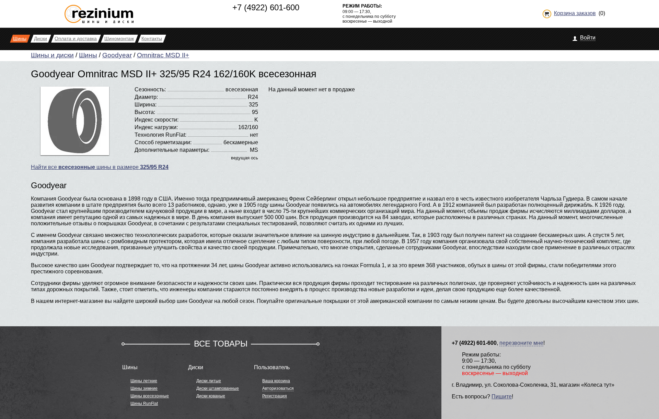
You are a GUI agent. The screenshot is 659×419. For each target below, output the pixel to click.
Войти (588, 38)
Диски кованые (210, 396)
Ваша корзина (276, 380)
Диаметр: (146, 97)
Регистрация (274, 396)
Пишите (502, 396)
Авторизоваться (278, 388)
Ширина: (146, 104)
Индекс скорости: (156, 120)
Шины (88, 55)
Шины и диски (52, 55)
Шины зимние (144, 388)
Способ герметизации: (163, 142)
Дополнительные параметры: (172, 150)
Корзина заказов (575, 13)
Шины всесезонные (149, 396)
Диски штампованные (217, 388)
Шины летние (143, 380)
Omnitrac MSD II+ (163, 55)
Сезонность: (150, 89)
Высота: (145, 112)
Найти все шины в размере (100, 167)
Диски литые (208, 380)
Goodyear (117, 55)
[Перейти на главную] (99, 11)
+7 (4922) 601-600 (265, 7)
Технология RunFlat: (160, 135)
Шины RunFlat (144, 403)
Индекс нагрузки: (156, 127)
